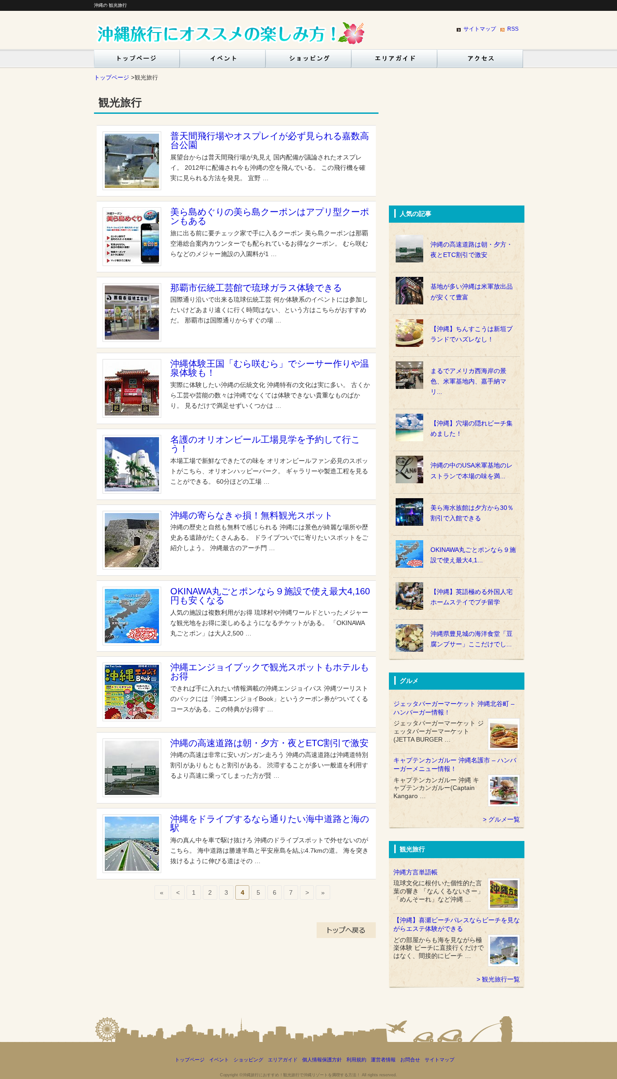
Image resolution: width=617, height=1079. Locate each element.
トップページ (135, 61)
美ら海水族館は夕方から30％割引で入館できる (472, 513)
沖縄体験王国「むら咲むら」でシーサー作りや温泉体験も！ (269, 368)
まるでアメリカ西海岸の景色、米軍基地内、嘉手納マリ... (468, 381)
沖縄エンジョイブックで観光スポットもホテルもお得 (269, 671)
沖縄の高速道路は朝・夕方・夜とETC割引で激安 (269, 743)
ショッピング (308, 61)
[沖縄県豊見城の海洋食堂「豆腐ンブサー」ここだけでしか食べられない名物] (456, 624)
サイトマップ (479, 29)
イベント (223, 61)
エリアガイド (394, 61)
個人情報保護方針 (322, 1059)
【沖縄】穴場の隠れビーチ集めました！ (471, 428)
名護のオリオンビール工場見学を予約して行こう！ (265, 443)
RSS (513, 29)
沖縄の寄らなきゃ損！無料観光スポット (251, 515)
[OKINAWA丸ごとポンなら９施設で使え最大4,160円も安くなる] (456, 540)
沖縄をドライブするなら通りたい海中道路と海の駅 (269, 823)
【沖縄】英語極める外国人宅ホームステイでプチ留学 (471, 597)
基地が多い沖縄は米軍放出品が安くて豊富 (471, 291)
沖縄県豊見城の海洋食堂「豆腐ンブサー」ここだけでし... (471, 639)
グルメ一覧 (504, 819)
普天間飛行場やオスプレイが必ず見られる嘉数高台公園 (269, 140)
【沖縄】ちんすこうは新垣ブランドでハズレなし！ (471, 334)
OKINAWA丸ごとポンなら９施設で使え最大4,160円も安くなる (270, 595)
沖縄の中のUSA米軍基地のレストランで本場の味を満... (471, 470)
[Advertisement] (456, 145)
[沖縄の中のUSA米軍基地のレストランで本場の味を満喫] (456, 455)
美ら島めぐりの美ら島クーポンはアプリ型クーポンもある (269, 216)
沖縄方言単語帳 (415, 872)
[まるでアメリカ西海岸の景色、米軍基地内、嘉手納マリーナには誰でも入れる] (456, 361)
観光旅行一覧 (501, 979)
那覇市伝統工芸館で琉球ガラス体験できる (256, 288)
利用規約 (356, 1059)
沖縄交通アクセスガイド (480, 61)
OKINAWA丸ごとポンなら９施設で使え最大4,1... (473, 555)
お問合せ (410, 1059)
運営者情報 (383, 1059)
